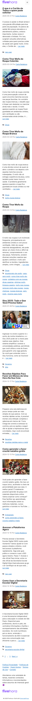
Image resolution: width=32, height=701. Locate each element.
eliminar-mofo (20, 282)
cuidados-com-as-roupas (17, 279)
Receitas (8, 439)
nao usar (8, 52)
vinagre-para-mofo (14, 294)
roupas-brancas (16, 291)
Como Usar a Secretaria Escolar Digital (14, 581)
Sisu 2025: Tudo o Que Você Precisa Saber (14, 301)
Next (15, 656)
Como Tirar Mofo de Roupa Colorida (12, 60)
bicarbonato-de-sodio (13, 273)
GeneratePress (24, 698)
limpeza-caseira (8, 285)
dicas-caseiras (8, 282)
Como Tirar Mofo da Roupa (12, 205)
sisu (6, 367)
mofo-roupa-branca (12, 198)
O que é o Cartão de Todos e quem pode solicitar (12, 10)
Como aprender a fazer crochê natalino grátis (14, 450)
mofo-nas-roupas (22, 285)
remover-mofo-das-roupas (12, 288)
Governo (8, 364)
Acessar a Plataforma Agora (13, 528)
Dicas (7, 125)
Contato (13, 670)
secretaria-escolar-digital (14, 649)
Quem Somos (16, 667)
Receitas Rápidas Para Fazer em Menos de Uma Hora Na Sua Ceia (15, 375)
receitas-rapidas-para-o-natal (16, 442)
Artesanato (9, 515)
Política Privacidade (10, 665)
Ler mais (21, 46)
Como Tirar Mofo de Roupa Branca (12, 132)
